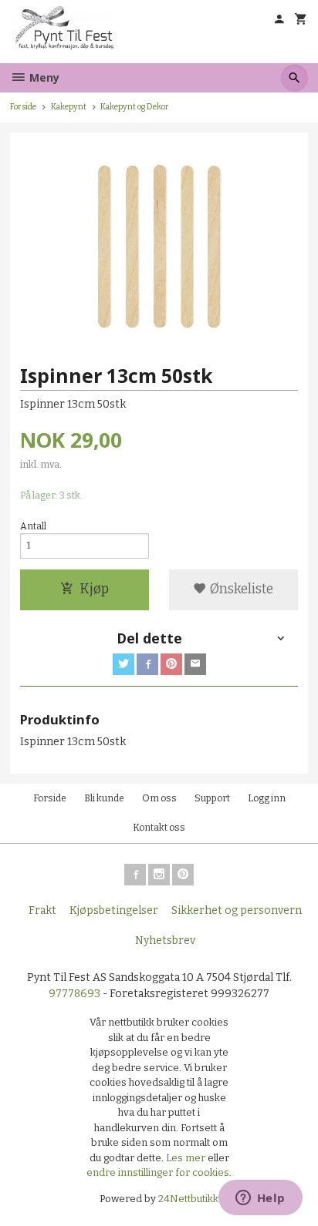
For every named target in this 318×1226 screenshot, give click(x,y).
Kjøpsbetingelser (113, 910)
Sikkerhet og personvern (236, 910)
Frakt (42, 910)
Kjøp (94, 589)
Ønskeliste (240, 589)
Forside (23, 107)
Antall (33, 526)
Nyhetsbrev (165, 940)
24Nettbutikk (188, 1198)
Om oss (159, 798)
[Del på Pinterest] (171, 664)
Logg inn (267, 798)
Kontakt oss (159, 827)
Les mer (187, 1158)
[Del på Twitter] (123, 664)
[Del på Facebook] (147, 664)
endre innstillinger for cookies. (159, 1172)
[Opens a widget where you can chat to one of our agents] (260, 1199)
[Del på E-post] (195, 664)
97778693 (74, 993)
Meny (42, 77)
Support (212, 798)
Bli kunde (104, 798)
